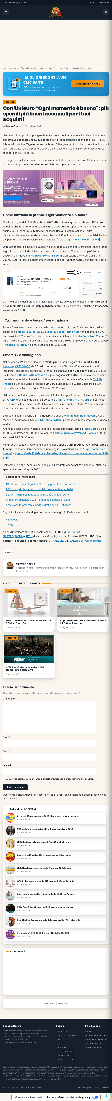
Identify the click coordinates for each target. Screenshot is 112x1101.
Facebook (12, 519)
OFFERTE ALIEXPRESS (65, 1051)
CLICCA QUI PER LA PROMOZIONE (78, 239)
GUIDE (59, 1039)
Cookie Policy (63, 1003)
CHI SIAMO (61, 1047)
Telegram (93, 2)
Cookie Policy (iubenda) (96, 1039)
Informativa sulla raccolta (28, 1097)
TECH (29, 536)
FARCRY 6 (12, 399)
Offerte (14, 68)
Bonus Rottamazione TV (34, 375)
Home (5, 68)
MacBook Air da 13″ (17, 344)
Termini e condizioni (94, 1047)
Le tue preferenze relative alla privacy (68, 1097)
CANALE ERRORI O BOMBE (85, 540)
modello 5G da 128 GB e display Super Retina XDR (48, 331)
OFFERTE (60, 1043)
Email (6, 751)
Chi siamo (89, 1031)
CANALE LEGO (57, 540)
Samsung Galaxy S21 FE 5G (42, 255)
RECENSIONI (61, 1031)
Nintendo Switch (50, 420)
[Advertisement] (56, 41)
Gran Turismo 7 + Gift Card (72, 399)
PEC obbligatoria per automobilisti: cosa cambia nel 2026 (39, 489)
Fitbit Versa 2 (92, 428)
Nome (6, 737)
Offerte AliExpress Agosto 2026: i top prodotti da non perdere (42, 484)
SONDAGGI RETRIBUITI (66, 1059)
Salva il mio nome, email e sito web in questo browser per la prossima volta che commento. (51, 779)
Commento (9, 699)
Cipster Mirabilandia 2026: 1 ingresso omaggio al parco (38, 499)
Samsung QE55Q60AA (16, 366)
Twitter (10, 524)
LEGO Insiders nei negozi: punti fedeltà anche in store (37, 494)
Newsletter (104, 2)
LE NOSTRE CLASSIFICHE (67, 1035)
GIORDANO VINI (63, 1055)
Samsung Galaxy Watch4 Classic (75, 433)
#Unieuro (9, 552)
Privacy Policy (49, 1003)
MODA (19, 536)
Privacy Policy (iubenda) (96, 1035)
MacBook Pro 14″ (88, 336)
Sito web (7, 765)
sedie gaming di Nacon (80, 415)
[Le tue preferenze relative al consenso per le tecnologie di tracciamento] (107, 1096)
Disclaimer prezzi (93, 1043)
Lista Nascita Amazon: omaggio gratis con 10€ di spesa (38, 505)
